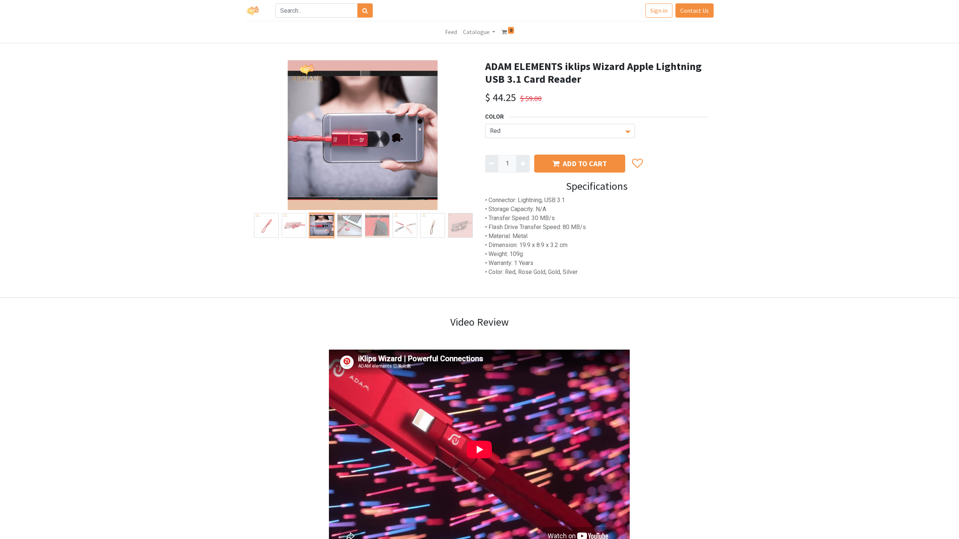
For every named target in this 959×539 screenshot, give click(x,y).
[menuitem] (451, 31)
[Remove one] (491, 163)
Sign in (659, 10)
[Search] (365, 10)
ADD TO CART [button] (585, 163)
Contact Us (694, 10)
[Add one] (522, 163)
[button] (267, 135)
